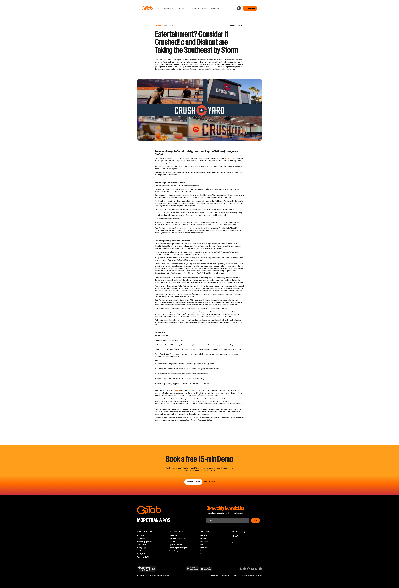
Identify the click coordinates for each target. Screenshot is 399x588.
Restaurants (204, 542)
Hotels (202, 545)
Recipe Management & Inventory (179, 551)
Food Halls (203, 548)
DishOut (177, 391)
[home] (147, 8)
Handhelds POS (142, 545)
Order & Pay (141, 538)
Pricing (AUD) (194, 8)
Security (235, 575)
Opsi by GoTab (142, 554)
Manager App (141, 548)
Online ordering (174, 535)
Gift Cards (172, 542)
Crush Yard (229, 158)
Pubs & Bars (204, 538)
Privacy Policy (214, 575)
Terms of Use (225, 575)
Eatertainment (205, 551)
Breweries (203, 535)
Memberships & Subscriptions (178, 548)
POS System (141, 535)
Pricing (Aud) (238, 532)
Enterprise (203, 554)
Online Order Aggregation (177, 538)
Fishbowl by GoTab (143, 557)
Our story (235, 540)
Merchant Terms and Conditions (251, 575)
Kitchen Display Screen (144, 542)
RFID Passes (141, 551)
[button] (165, 8)
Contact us (235, 543)
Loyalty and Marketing (176, 545)
